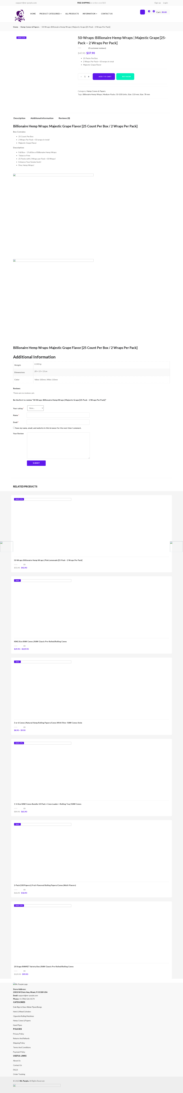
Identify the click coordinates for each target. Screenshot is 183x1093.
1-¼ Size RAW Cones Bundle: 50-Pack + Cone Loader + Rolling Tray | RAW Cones (47, 804)
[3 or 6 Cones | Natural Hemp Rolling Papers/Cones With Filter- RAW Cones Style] (42, 663)
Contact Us (107, 14)
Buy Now (126, 76)
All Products (72, 14)
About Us (16, 1061)
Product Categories (50, 14)
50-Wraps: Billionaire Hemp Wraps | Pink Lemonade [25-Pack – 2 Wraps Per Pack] (48, 560)
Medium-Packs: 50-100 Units (115, 94)
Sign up (157, 3)
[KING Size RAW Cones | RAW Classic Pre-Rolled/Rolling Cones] (42, 581)
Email (16, 422)
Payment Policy (19, 1052)
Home (33, 14)
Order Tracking (19, 1074)
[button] (161, 12)
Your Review (18, 433)
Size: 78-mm (145, 94)
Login (165, 3)
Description (19, 118)
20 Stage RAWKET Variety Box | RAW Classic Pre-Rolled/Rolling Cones (44, 966)
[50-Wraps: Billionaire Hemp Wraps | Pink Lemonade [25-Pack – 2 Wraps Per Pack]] (42, 500)
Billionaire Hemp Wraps (92, 94)
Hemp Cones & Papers (29, 27)
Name (16, 415)
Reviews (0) (64, 118)
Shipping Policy (19, 1043)
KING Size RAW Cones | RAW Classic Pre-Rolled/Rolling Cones (40, 641)
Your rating (18, 408)
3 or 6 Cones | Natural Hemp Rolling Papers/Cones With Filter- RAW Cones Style (48, 723)
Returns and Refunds (21, 1038)
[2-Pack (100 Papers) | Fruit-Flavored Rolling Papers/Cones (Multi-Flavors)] (42, 825)
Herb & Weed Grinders (22, 1012)
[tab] (20, 119)
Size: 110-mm (133, 94)
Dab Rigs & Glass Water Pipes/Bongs (27, 1007)
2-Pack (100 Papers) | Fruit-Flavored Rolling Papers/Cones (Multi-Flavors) (45, 885)
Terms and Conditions (22, 1047)
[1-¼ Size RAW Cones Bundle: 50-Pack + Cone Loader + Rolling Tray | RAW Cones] (42, 744)
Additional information (42, 118)
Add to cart (105, 76)
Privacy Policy (18, 1034)
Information (89, 14)
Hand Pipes (17, 1025)
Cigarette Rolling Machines (23, 1016)
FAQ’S (15, 1070)
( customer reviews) (97, 48)
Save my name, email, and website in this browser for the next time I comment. (48, 428)
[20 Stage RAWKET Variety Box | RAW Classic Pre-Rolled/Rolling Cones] (42, 907)
